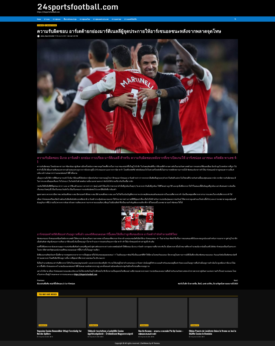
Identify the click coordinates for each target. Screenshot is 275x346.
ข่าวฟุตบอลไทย (85, 19)
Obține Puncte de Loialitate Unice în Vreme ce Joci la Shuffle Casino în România (213, 313)
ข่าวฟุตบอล (56, 19)
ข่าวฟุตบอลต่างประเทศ (100, 19)
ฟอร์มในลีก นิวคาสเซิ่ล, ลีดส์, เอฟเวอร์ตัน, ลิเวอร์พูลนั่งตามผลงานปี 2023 (208, 282)
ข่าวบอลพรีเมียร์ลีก (130, 19)
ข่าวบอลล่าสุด (116, 19)
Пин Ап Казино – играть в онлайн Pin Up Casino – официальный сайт (162, 313)
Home (39, 19)
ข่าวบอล (47, 19)
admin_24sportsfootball (47, 36)
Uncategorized (43, 325)
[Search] (235, 19)
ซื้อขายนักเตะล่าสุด (70, 19)
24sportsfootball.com (77, 6)
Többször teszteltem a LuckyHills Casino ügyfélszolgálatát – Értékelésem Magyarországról (112, 313)
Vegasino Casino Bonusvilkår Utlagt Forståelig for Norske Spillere (61, 313)
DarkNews (145, 343)
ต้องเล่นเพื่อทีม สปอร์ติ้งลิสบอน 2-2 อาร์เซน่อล (56, 282)
